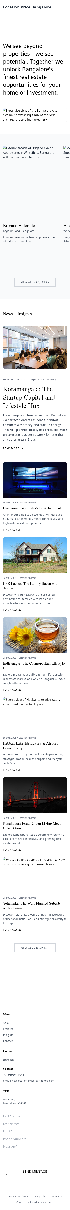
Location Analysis (49, 379)
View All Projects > (35, 282)
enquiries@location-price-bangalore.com (28, 1080)
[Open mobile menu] (65, 7)
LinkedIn (8, 1059)
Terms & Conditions (18, 1196)
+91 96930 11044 (13, 1074)
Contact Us (56, 1196)
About (6, 1023)
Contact (8, 1041)
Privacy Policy (39, 1196)
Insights (8, 1035)
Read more (11, 448)
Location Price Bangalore (27, 7)
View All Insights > (35, 947)
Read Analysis (12, 529)
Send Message (35, 1171)
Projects (8, 1029)
